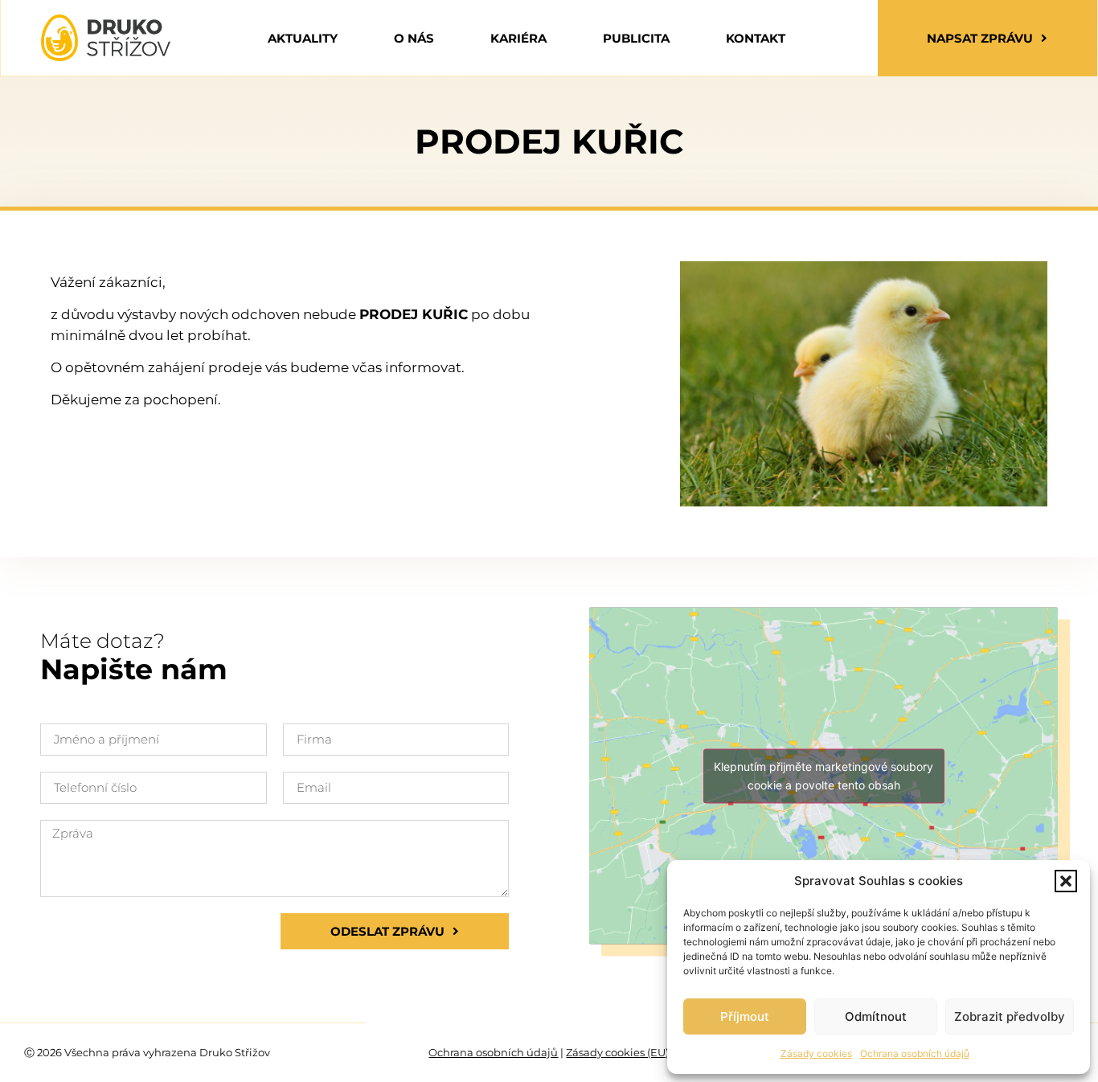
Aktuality (303, 38)
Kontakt (755, 38)
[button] (1066, 881)
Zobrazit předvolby (1009, 1016)
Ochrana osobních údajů (914, 1053)
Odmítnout (876, 1016)
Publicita (636, 38)
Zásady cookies (816, 1053)
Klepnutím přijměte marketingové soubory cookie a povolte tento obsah (823, 776)
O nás (414, 38)
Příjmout (744, 1016)
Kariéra (518, 38)
